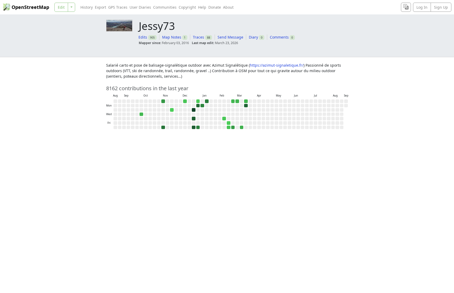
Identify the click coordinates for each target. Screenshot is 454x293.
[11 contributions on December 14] (185, 101)
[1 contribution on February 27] (228, 123)
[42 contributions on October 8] (141, 114)
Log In (421, 7)
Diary (253, 37)
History (86, 7)
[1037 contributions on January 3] (193, 127)
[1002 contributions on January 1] (193, 118)
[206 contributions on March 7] (233, 127)
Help (202, 7)
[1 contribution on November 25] (172, 110)
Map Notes (171, 37)
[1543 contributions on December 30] (193, 110)
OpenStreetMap (30, 7)
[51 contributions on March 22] (246, 101)
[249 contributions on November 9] (163, 101)
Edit (61, 7)
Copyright (187, 7)
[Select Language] (406, 7)
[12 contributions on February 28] (228, 127)
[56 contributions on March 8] (237, 101)
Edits (142, 37)
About (228, 7)
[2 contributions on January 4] (198, 101)
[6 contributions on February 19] (224, 118)
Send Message (230, 37)
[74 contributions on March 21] (242, 127)
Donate (214, 7)
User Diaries (140, 7)
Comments (279, 37)
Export (100, 7)
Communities (165, 7)
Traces (198, 37)
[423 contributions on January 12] (202, 106)
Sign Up (441, 7)
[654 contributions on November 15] (163, 127)
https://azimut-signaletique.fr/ (276, 65)
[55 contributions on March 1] (233, 101)
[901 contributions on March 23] (246, 106)
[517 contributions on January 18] (207, 101)
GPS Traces (117, 7)
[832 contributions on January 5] (198, 106)
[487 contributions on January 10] (198, 127)
